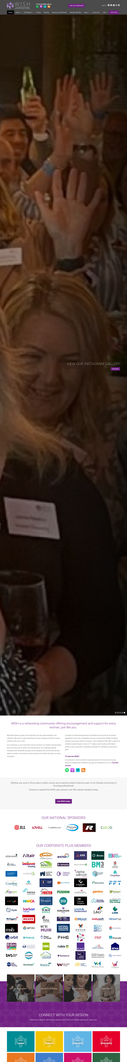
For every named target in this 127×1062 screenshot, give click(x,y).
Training (46, 12)
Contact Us (96, 12)
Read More (115, 373)
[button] (116, 712)
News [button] (86, 12)
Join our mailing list (76, 5)
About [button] (17, 12)
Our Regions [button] (28, 12)
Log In (104, 5)
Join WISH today (63, 801)
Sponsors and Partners (59, 12)
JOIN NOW (113, 12)
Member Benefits (75, 12)
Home (10, 12)
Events (38, 12)
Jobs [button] (104, 12)
